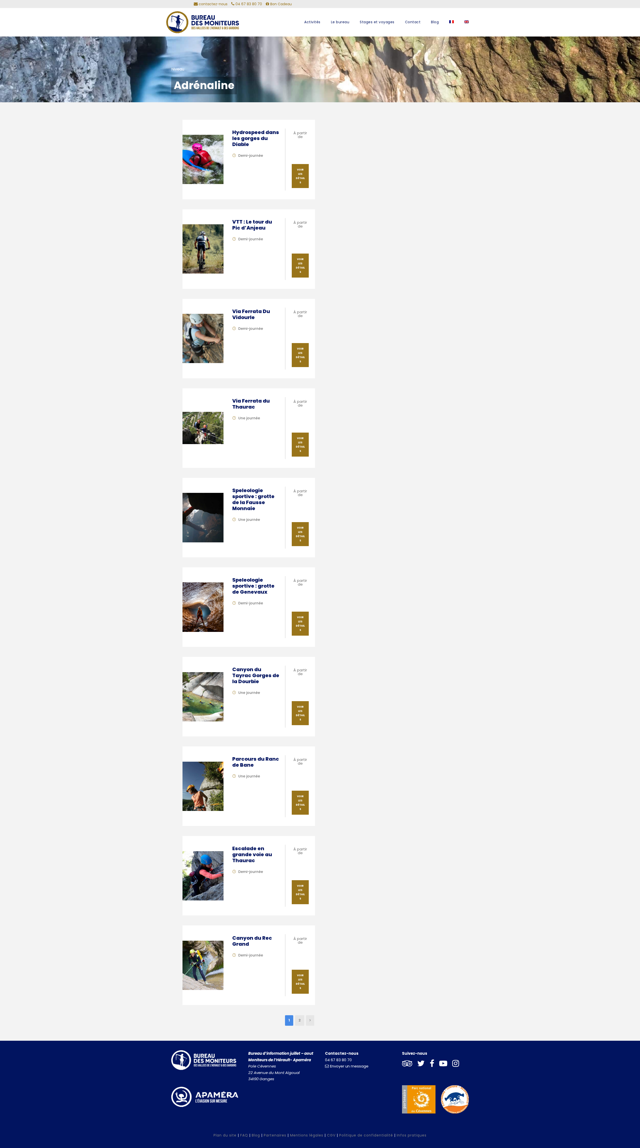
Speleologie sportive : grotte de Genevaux (253, 585)
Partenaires (275, 1135)
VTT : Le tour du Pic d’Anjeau (252, 224)
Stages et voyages (377, 22)
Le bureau (340, 22)
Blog (435, 22)
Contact (413, 22)
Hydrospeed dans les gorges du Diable (255, 138)
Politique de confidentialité (366, 1135)
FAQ (244, 1135)
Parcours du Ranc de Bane (255, 761)
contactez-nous (213, 4)
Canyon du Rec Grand (252, 940)
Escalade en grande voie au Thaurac (252, 854)
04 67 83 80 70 (338, 1059)
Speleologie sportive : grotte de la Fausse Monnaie (253, 499)
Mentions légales (306, 1135)
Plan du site (225, 1135)
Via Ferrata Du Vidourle (251, 314)
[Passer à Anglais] (466, 26)
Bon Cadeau (280, 4)
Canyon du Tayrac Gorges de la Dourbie (255, 675)
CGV (331, 1135)
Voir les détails (300, 176)
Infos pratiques (411, 1135)
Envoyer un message (349, 1066)
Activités (312, 22)
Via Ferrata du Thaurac (251, 403)
